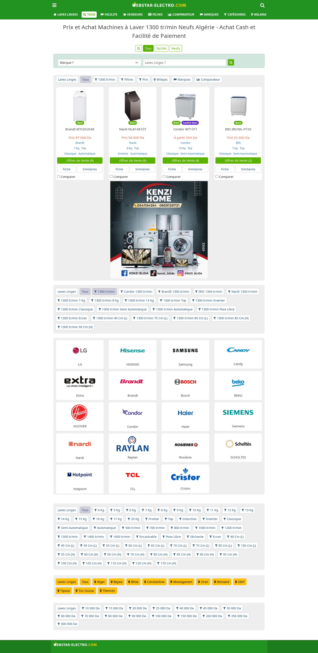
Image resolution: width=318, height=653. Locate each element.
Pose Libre (173, 537)
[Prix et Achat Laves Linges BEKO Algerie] (238, 381)
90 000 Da (139, 616)
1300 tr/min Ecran (74, 318)
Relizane (223, 582)
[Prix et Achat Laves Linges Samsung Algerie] (185, 350)
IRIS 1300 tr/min (210, 291)
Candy (238, 364)
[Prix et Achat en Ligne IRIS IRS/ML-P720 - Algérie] (238, 106)
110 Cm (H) (118, 563)
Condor (185, 143)
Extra (80, 395)
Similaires (90, 169)
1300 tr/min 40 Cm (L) (111, 318)
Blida (134, 582)
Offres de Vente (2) (238, 160)
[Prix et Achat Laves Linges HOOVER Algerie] (80, 412)
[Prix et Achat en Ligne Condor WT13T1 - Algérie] (185, 106)
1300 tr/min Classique (77, 309)
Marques (211, 14)
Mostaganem (182, 582)
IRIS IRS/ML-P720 (238, 129)
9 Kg (180, 510)
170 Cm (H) (168, 563)
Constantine (156, 582)
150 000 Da (189, 616)
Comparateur (183, 14)
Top (83, 148)
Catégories (237, 14)
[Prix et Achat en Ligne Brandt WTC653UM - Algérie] (79, 106)
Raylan (133, 457)
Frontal (154, 519)
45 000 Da (210, 608)
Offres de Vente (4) (185, 160)
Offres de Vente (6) (132, 160)
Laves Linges (68, 14)
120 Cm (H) (143, 563)
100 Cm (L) (248, 545)
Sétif (241, 582)
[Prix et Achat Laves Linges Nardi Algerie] (79, 443)
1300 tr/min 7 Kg (73, 300)
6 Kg (132, 510)
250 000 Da (239, 616)
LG (80, 364)
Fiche (66, 169)
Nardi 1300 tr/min (244, 291)
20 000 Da (139, 608)
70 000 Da (92, 616)
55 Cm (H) (68, 554)
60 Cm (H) (91, 554)
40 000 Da (187, 608)
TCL (132, 489)
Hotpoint (80, 489)
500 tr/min (132, 528)
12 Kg (232, 510)
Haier (185, 426)
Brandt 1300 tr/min (175, 291)
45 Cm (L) (67, 545)
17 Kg (118, 519)
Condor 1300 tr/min (138, 291)
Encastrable (148, 537)
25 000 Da (163, 608)
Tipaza (65, 591)
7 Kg (76, 148)
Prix (145, 79)
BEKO (238, 395)
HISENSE (132, 364)
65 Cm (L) (157, 545)
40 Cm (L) (237, 537)
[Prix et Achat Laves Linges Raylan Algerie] (132, 443)
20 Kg (135, 519)
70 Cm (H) (137, 554)
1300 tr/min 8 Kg (107, 300)
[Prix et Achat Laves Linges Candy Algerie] (238, 350)
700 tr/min (157, 528)
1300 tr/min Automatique (174, 309)
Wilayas (260, 14)
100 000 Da (163, 616)
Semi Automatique (192, 153)
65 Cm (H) (114, 554)
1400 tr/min (95, 537)
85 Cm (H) (184, 554)
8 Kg (129, 148)
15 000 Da (116, 608)
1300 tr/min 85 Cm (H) (233, 318)
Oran (204, 582)
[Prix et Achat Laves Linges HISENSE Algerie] (132, 350)
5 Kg (117, 510)
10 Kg (197, 510)
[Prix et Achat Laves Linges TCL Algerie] (132, 475)
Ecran (217, 537)
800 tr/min (181, 528)
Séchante (197, 537)
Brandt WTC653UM (79, 129)
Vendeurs (135, 14)
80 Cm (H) (160, 554)
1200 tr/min (233, 528)
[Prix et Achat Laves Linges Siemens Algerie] (238, 412)
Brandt (79, 143)
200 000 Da (214, 616)
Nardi (132, 143)
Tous (91, 14)
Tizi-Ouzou (86, 591)
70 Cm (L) (180, 545)
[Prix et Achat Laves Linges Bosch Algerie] (185, 381)
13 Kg (182, 148)
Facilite (111, 14)
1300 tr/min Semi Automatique (124, 309)
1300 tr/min (106, 79)
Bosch (185, 395)
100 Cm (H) (69, 563)
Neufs (175, 48)
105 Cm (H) (93, 563)
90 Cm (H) (207, 554)
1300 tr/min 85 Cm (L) (192, 318)
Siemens (238, 426)
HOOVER (80, 426)
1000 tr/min (207, 528)
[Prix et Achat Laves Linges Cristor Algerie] (185, 474)
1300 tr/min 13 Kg (141, 300)
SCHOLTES (238, 457)
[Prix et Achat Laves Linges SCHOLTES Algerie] (238, 443)
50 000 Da (234, 608)
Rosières (185, 457)
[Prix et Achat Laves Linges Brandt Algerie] (132, 381)
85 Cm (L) (225, 545)
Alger (101, 582)
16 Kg (100, 519)
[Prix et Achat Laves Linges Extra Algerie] (79, 381)
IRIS (238, 143)
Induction (190, 519)
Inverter (123, 153)
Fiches (157, 14)
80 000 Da (115, 616)
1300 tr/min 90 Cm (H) (77, 327)
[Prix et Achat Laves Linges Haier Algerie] (185, 412)
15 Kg (83, 519)
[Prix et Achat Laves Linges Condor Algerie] (132, 412)
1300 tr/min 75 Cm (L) (152, 318)
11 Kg (214, 510)
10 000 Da (92, 608)
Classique (70, 153)
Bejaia (118, 582)
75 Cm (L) (202, 545)
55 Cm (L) (112, 545)
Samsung (185, 364)
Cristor (185, 488)
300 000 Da (69, 624)
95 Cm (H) (230, 554)
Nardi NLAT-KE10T (132, 129)
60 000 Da (68, 616)
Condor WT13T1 (185, 129)
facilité (161, 48)
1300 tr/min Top (174, 300)
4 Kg (101, 510)
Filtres (128, 79)
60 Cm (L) (135, 545)
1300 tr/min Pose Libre (218, 309)
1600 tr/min (121, 537)
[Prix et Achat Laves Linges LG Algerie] (79, 350)
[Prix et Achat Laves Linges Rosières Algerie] (185, 443)
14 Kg (65, 519)
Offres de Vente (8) (79, 160)
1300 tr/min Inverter (210, 300)
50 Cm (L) (90, 545)
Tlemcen (109, 591)
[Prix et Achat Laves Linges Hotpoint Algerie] (79, 475)
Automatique (86, 153)
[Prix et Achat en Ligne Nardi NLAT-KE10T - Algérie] (132, 106)
